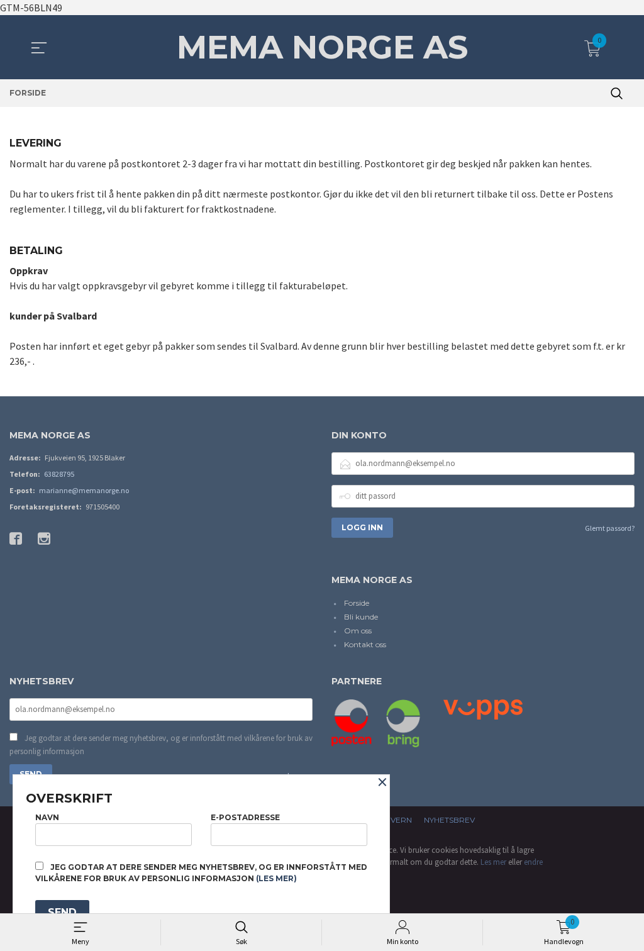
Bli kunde (361, 616)
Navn (47, 817)
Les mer (493, 862)
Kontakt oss (365, 644)
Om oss (358, 630)
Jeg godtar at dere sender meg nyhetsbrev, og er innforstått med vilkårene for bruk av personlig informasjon (161, 745)
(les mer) (276, 878)
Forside (356, 603)
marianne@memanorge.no (84, 490)
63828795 (59, 474)
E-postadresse (245, 817)
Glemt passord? (610, 528)
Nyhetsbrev (449, 820)
